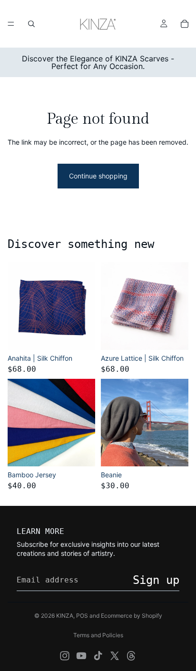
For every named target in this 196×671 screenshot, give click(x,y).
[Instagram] (64, 655)
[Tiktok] (98, 655)
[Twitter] (114, 655)
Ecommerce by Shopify (131, 615)
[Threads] (131, 655)
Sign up (156, 580)
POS (82, 615)
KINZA (64, 615)
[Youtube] (81, 655)
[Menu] (11, 24)
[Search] (31, 23)
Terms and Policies (98, 635)
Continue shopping (98, 176)
